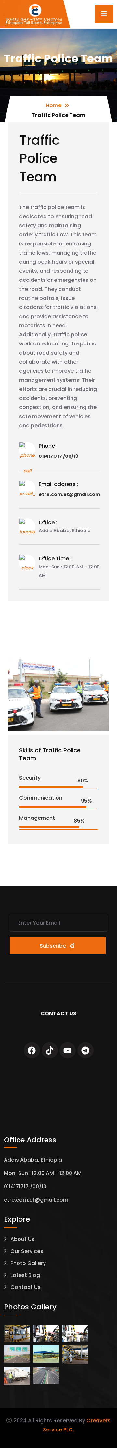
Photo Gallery (28, 1263)
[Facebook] (32, 1050)
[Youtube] (67, 1050)
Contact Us (25, 1287)
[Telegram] (85, 1050)
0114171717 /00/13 (58, 456)
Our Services (26, 1251)
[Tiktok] (50, 1050)
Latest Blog (25, 1275)
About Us (22, 1239)
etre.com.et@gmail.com (69, 494)
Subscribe (53, 946)
